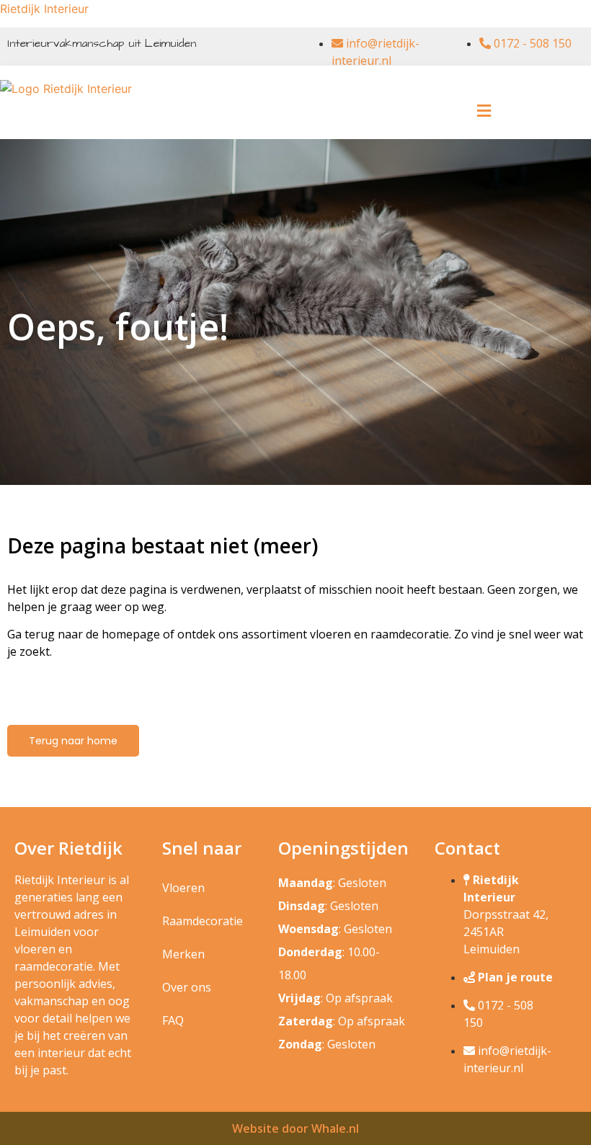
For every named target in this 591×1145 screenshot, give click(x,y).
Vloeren (183, 888)
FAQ (173, 1020)
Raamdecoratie (202, 921)
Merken (183, 954)
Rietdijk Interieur (44, 8)
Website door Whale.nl (295, 1128)
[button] (484, 110)
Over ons (186, 987)
